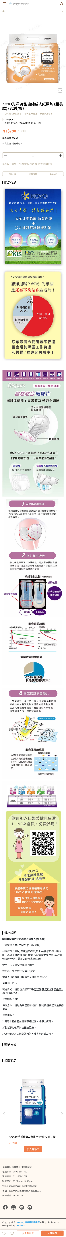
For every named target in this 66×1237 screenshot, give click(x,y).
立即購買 (52, 1233)
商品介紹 (12, 173)
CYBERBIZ (20, 1225)
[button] (62, 1113)
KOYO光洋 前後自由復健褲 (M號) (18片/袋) (32, 1136)
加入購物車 (28, 1233)
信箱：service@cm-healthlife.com (19, 1185)
